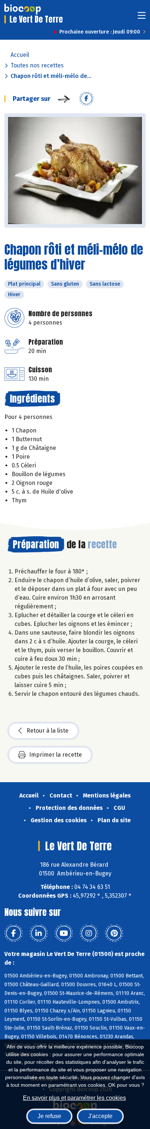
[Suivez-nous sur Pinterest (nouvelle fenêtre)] (114, 933)
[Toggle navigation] (142, 17)
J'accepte (100, 1116)
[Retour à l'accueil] (22, 9)
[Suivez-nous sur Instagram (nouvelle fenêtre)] (89, 933)
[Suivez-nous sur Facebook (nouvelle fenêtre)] (13, 933)
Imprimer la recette (55, 754)
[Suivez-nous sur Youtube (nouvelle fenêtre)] (64, 933)
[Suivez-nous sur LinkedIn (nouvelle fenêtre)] (38, 933)
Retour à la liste (47, 730)
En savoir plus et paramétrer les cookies (74, 1098)
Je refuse (49, 1116)
